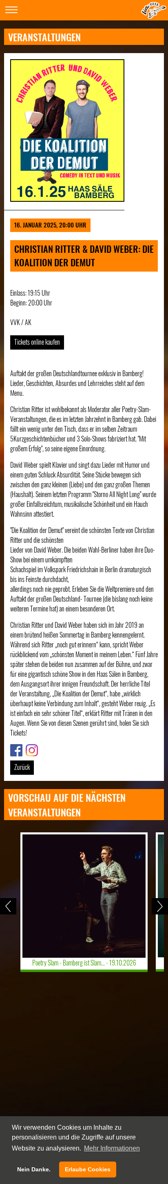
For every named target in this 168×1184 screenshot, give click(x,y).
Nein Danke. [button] (34, 1169)
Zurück (22, 767)
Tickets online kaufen (37, 342)
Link (14, 749)
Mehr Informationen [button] (112, 1148)
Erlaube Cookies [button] (88, 1169)
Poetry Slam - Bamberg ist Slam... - (84, 963)
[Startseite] (153, 16)
